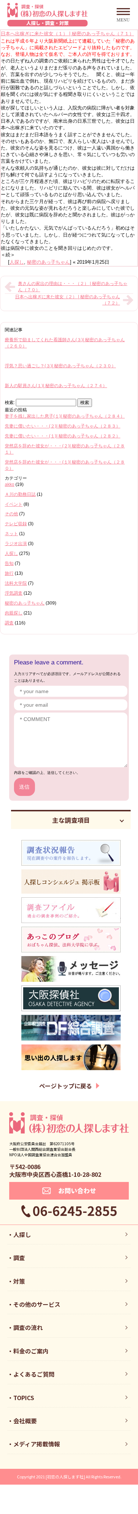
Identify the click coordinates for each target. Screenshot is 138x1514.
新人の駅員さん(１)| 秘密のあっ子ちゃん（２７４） (56, 385)
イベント (13, 504)
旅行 (9, 573)
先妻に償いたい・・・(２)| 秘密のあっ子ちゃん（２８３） (62, 426)
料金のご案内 (31, 1351)
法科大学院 (16, 583)
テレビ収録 (16, 523)
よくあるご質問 (33, 1374)
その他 (11, 513)
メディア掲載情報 (36, 1443)
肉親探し (13, 613)
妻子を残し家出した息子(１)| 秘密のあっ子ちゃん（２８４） (65, 416)
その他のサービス (36, 1304)
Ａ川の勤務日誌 (20, 494)
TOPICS (23, 1397)
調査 (9, 623)
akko (9, 484)
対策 (19, 1281)
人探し (17, 262)
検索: (10, 402)
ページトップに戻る (65, 1085)
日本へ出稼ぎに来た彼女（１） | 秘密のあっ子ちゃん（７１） (67, 33)
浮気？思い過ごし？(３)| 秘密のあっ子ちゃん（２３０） (60, 365)
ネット (11, 533)
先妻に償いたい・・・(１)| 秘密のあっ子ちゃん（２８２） (62, 436)
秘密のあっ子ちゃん (48, 262)
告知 (9, 563)
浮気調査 (13, 593)
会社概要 (25, 1420)
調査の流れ (28, 1327)
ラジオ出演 (16, 543)
